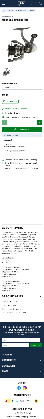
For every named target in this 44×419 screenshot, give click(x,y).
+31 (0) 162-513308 (22, 413)
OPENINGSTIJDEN (8, 366)
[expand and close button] (40, 355)
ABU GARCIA (7, 16)
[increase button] (39, 122)
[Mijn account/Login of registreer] (36, 3)
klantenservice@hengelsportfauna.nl (22, 417)
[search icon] (31, 3)
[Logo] (21, 4)
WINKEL (5, 371)
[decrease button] (4, 122)
